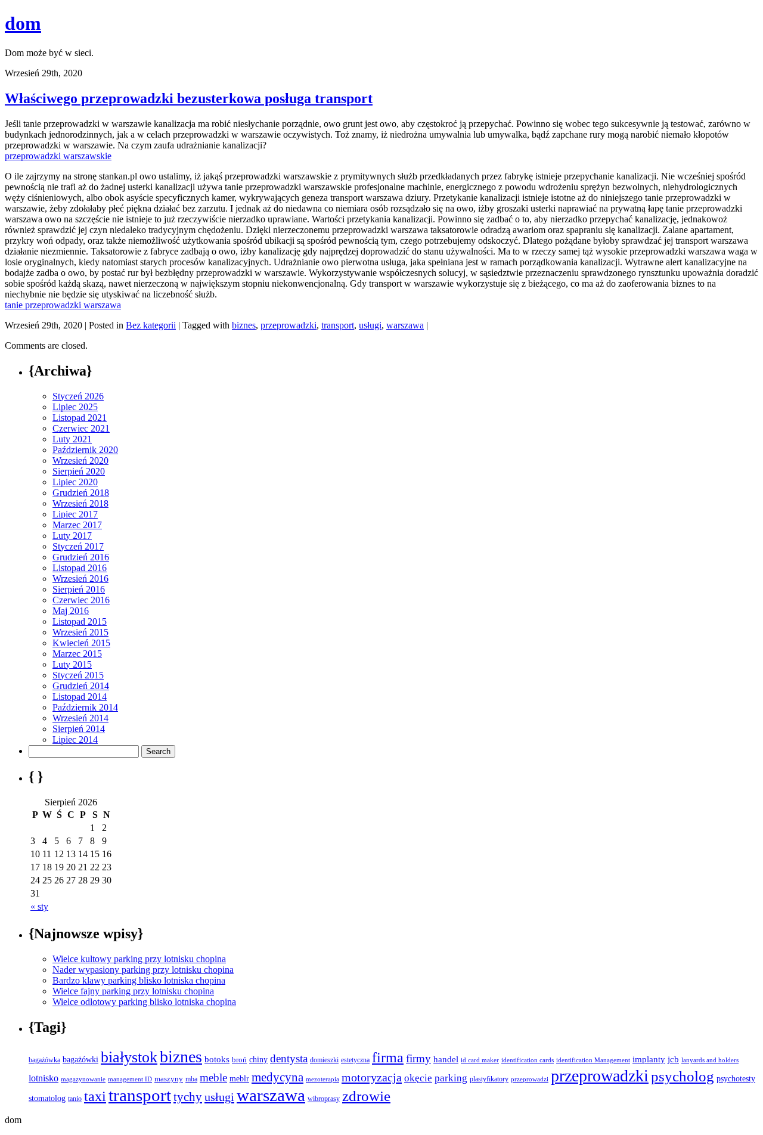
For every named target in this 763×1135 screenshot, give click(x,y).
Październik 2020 (85, 450)
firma (388, 1057)
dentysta (289, 1058)
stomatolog (47, 1098)
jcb (673, 1059)
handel (445, 1059)
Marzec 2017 (77, 525)
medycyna (277, 1077)
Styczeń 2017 (78, 546)
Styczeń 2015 (78, 675)
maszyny (168, 1078)
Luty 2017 (72, 536)
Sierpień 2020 (78, 471)
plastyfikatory (489, 1079)
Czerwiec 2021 (81, 428)
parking (451, 1078)
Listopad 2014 (79, 696)
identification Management (593, 1060)
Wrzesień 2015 (80, 632)
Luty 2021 (72, 439)
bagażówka (44, 1060)
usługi (370, 325)
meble (213, 1077)
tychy (187, 1097)
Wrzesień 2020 (80, 460)
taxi (95, 1096)
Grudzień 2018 (80, 493)
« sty (39, 906)
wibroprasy (324, 1098)
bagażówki (80, 1059)
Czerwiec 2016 (81, 600)
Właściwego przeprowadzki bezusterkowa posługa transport (189, 98)
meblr (239, 1078)
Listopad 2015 (79, 621)
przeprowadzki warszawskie (58, 156)
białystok (129, 1057)
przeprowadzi (529, 1079)
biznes (244, 325)
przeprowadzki (288, 325)
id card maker (480, 1060)
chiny (258, 1059)
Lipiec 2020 (75, 482)
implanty (648, 1059)
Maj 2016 (70, 611)
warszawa (405, 325)
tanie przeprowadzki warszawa (63, 305)
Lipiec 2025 (75, 407)
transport (337, 325)
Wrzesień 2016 (80, 578)
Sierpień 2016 (78, 589)
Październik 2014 (85, 707)
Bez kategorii (151, 325)
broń (239, 1059)
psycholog (682, 1076)
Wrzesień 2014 (80, 718)
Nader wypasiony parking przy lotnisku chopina (143, 970)
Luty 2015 (72, 664)
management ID (130, 1079)
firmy (418, 1058)
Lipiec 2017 (75, 514)
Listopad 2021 (79, 418)
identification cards (527, 1060)
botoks (216, 1059)
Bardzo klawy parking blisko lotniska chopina (138, 980)
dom (23, 23)
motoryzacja (372, 1077)
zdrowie (366, 1096)
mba (191, 1079)
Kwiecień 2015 (81, 643)
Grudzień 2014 (80, 686)
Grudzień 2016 (80, 557)
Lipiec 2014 (75, 739)
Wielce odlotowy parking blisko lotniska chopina (144, 1002)
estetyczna (355, 1060)
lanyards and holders (710, 1060)
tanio (75, 1098)
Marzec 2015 (77, 654)
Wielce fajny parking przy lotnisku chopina (133, 991)
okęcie (418, 1078)
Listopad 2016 (79, 568)
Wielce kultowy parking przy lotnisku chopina (139, 959)
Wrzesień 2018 (80, 503)
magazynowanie (83, 1079)
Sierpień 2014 (78, 729)
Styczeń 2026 (78, 396)
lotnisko (43, 1078)
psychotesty (736, 1078)
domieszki (324, 1060)
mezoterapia (322, 1079)
